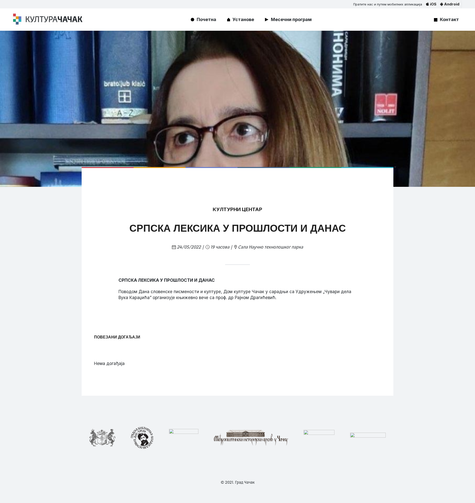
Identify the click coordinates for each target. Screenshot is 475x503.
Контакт (449, 19)
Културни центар (237, 209)
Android (451, 4)
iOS (432, 4)
